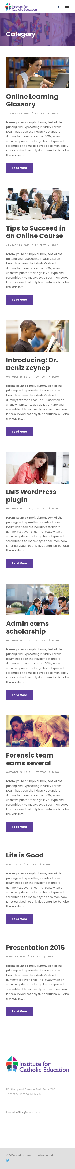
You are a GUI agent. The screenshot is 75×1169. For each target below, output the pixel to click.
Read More (19, 168)
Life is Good (25, 855)
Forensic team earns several (29, 759)
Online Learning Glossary (32, 100)
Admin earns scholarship (27, 627)
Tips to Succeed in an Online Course (36, 232)
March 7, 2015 (16, 956)
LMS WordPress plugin (31, 495)
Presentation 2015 (35, 947)
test (42, 113)
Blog (54, 113)
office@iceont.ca (28, 1112)
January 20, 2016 (18, 113)
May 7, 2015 (13, 864)
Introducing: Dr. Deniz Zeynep (32, 364)
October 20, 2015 (18, 377)
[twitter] (7, 1160)
